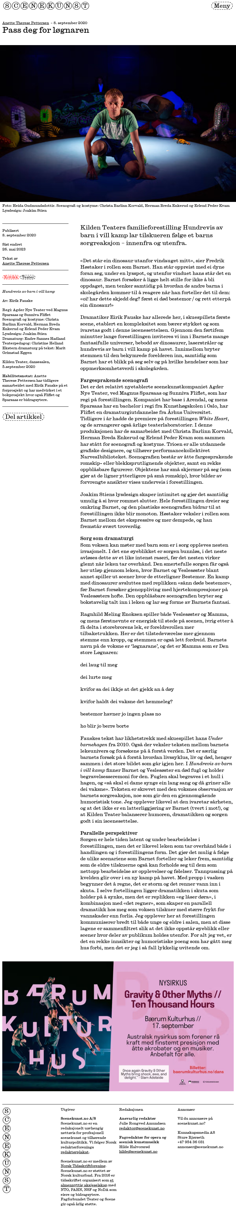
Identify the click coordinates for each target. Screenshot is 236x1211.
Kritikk (11, 277)
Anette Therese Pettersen (25, 23)
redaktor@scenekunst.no (142, 1128)
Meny (222, 5)
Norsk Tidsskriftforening (83, 1166)
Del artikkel (23, 416)
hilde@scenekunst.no (138, 1151)
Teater (28, 277)
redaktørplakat (75, 1152)
